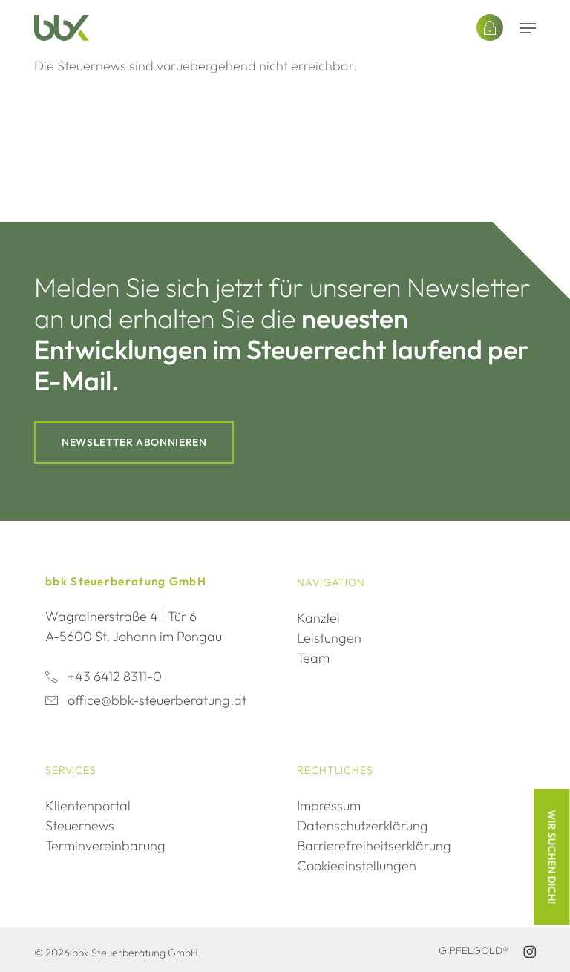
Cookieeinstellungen (356, 865)
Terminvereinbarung (105, 845)
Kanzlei (318, 617)
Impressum (329, 805)
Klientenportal (88, 805)
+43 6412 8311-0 (115, 676)
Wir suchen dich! (552, 857)
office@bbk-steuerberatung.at (157, 700)
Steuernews (79, 825)
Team (313, 657)
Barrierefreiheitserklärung (374, 845)
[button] (528, 28)
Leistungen (329, 637)
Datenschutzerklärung (362, 825)
